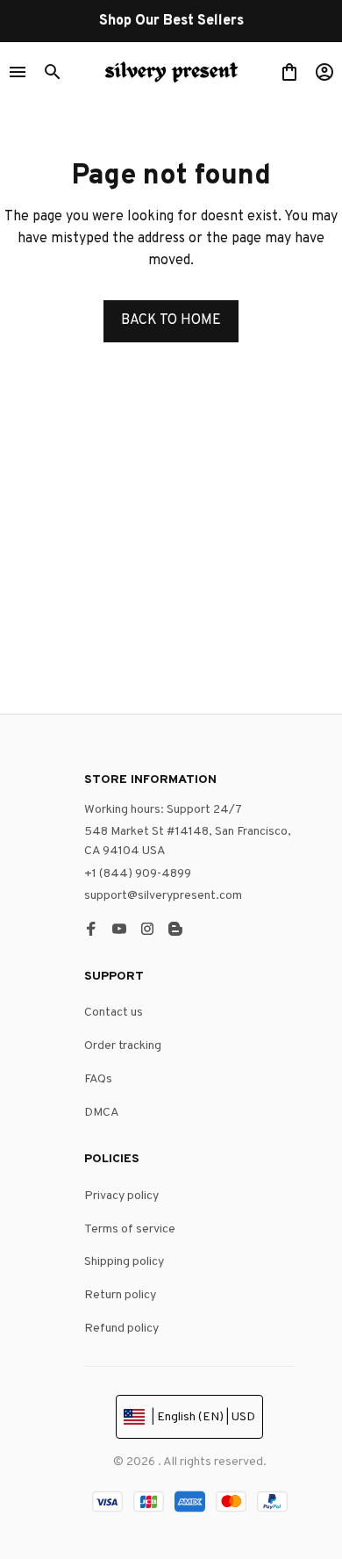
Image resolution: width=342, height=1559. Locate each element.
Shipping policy (124, 1261)
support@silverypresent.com (163, 895)
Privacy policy (121, 1196)
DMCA (101, 1112)
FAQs (98, 1079)
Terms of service (129, 1229)
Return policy (120, 1295)
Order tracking (122, 1045)
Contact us (113, 1012)
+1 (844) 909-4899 (137, 873)
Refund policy (121, 1328)
